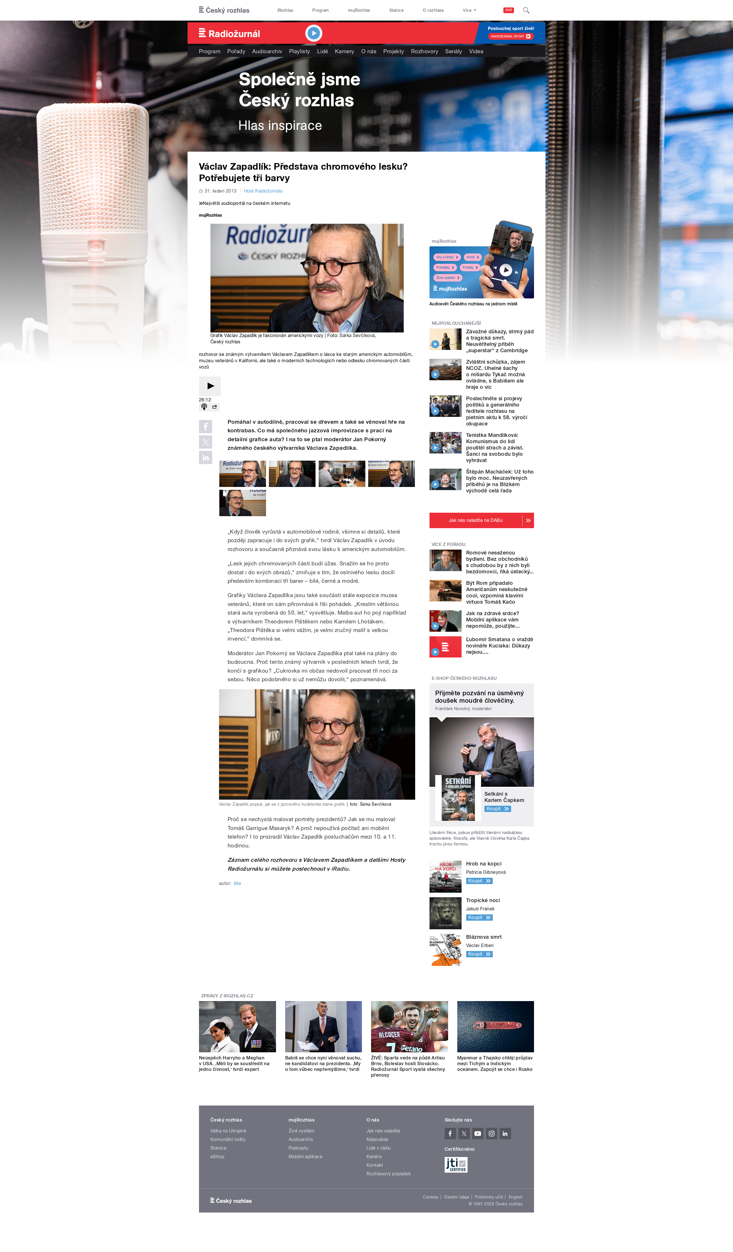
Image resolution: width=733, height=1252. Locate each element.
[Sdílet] (214, 407)
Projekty (393, 51)
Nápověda (377, 1139)
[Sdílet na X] (205, 442)
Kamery (344, 51)
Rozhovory (424, 51)
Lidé (322, 51)
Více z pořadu (449, 544)
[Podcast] (204, 407)
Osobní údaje (457, 1197)
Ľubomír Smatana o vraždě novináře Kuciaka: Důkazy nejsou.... (499, 645)
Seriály (453, 51)
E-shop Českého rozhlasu (464, 678)
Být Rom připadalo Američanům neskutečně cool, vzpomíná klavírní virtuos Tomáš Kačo (496, 592)
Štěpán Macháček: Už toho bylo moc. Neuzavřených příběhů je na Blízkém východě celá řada (500, 481)
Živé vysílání (445, 278)
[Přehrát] (210, 386)
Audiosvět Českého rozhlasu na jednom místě (473, 304)
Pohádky (443, 268)
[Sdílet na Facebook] (205, 426)
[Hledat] (526, 10)
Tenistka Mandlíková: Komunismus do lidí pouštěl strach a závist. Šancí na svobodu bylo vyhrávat (495, 447)
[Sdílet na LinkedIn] (205, 457)
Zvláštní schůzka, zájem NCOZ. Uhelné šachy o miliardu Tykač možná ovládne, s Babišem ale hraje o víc (495, 374)
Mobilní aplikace (306, 1156)
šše (237, 883)
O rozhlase (433, 10)
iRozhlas (285, 10)
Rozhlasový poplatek (388, 1173)
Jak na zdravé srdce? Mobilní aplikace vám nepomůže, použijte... (493, 619)
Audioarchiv (267, 51)
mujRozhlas (359, 10)
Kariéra (373, 1156)
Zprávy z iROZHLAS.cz (227, 996)
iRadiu (339, 868)
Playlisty (299, 51)
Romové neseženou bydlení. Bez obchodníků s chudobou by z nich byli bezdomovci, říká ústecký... (500, 562)
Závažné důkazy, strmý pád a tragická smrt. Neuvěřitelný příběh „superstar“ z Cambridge (500, 340)
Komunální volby (228, 1139)
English (516, 1197)
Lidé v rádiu (378, 1148)
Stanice (396, 10)
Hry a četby (445, 257)
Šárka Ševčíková (357, 335)
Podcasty (299, 1148)
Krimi (471, 257)
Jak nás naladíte (383, 1131)
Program (320, 10)
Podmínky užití (489, 1197)
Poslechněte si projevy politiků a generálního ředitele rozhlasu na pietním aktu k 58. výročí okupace (496, 411)
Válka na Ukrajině (228, 1131)
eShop (217, 1156)
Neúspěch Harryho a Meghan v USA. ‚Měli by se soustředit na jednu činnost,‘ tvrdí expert (234, 1063)
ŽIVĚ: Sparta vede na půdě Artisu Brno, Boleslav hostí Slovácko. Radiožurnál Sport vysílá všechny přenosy (408, 1066)
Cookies (430, 1197)
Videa (476, 51)
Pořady (236, 51)
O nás (369, 51)
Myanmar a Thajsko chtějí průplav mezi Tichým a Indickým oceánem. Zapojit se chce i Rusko (495, 1063)
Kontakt (374, 1165)
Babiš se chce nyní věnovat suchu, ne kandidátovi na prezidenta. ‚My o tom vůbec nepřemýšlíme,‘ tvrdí (323, 1063)
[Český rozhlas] (224, 10)
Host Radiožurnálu (263, 191)
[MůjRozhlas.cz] (210, 216)
